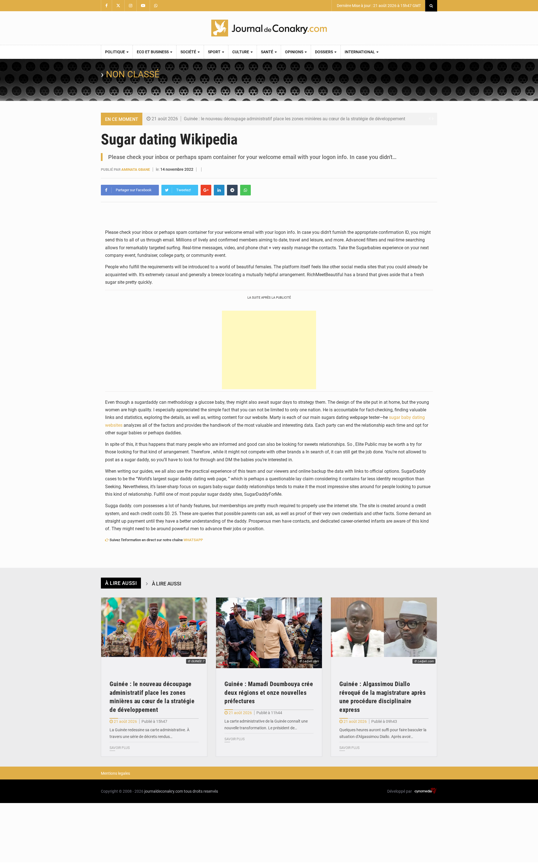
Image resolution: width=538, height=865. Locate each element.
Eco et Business (153, 52)
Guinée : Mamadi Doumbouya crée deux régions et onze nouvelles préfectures (268, 693)
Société (188, 52)
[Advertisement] (269, 350)
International (360, 52)
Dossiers (324, 52)
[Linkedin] (219, 190)
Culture (241, 52)
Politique (115, 52)
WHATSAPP (193, 540)
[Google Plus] (206, 190)
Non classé (132, 74)
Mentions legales (115, 773)
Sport (214, 52)
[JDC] (269, 28)
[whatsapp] (245, 190)
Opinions (294, 52)
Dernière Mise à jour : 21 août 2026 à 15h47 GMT (378, 5)
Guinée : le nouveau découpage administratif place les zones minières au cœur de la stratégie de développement (294, 118)
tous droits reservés (201, 791)
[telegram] (232, 190)
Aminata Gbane (135, 169)
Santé (267, 52)
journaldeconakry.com (163, 791)
